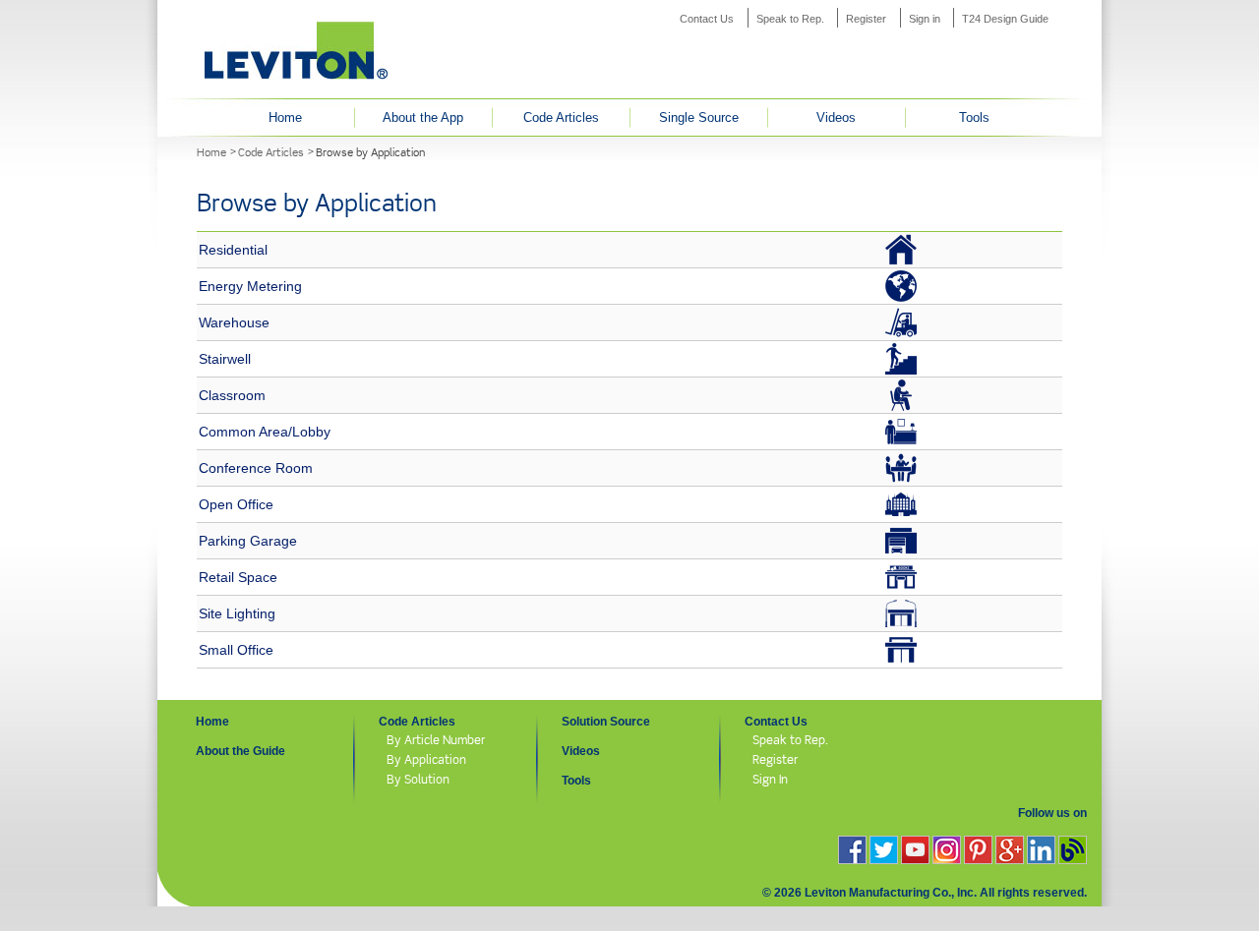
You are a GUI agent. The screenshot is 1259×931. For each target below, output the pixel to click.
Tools (974, 117)
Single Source (699, 117)
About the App (423, 117)
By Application (426, 759)
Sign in (924, 19)
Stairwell (225, 359)
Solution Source (606, 721)
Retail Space (238, 577)
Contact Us (707, 19)
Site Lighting (237, 613)
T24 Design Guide (1005, 19)
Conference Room (256, 468)
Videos (836, 117)
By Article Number (436, 739)
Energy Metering (250, 286)
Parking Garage (248, 541)
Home (285, 117)
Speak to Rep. (790, 19)
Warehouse (234, 322)
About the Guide (240, 751)
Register (866, 19)
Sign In (770, 779)
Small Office (236, 650)
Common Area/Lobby (264, 431)
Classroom (232, 395)
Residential (233, 250)
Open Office (236, 504)
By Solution (418, 779)
